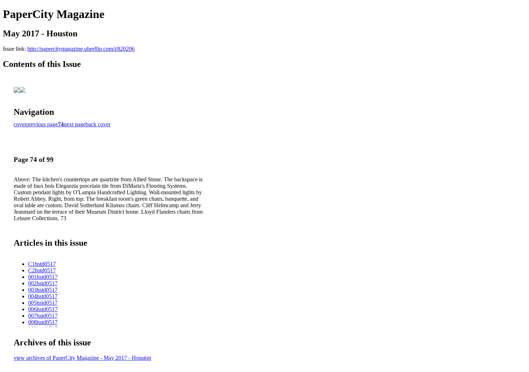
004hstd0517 (43, 296)
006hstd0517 (43, 309)
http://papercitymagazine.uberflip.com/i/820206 (81, 49)
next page (75, 124)
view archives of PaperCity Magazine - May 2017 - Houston (82, 358)
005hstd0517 (43, 303)
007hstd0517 (43, 316)
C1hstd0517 (42, 264)
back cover (98, 124)
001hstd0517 (43, 277)
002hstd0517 (43, 283)
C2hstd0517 (42, 270)
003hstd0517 (43, 290)
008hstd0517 (43, 322)
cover (20, 124)
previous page (42, 124)
